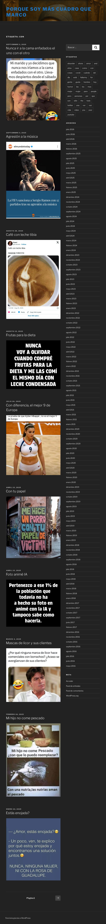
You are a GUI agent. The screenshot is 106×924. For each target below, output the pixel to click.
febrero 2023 (71, 303)
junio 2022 (70, 342)
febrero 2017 (71, 627)
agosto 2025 (71, 158)
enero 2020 (71, 482)
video (76, 110)
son (68, 101)
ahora (80, 63)
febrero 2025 (71, 187)
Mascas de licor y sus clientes (29, 643)
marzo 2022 (71, 356)
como (84, 68)
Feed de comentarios (74, 691)
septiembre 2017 (73, 617)
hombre (87, 82)
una (77, 105)
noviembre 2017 (73, 608)
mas (89, 87)
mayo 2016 (70, 666)
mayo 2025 (71, 173)
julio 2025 (70, 163)
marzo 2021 (71, 414)
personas (78, 96)
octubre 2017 (71, 613)
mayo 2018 (70, 579)
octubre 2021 (71, 381)
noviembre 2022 (73, 318)
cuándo (87, 73)
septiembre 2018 (73, 559)
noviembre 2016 (73, 637)
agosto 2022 (71, 332)
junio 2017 (70, 622)
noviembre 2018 (73, 550)
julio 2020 (70, 453)
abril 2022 (70, 352)
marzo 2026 (71, 144)
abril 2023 (70, 294)
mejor (69, 91)
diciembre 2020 (72, 429)
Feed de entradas (73, 686)
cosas (69, 73)
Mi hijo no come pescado (25, 718)
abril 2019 (70, 526)
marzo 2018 (71, 588)
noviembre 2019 (73, 492)
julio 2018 (70, 569)
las (77, 87)
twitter (70, 105)
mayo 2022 (70, 347)
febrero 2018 (71, 593)
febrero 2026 (71, 149)
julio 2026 (70, 129)
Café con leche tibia (21, 235)
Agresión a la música (22, 136)
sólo (75, 101)
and (95, 63)
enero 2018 (71, 598)
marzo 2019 (71, 530)
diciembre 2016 (72, 632)
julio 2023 (70, 279)
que (93, 96)
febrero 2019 (71, 535)
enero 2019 (71, 540)
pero (69, 96)
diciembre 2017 (72, 603)
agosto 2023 (71, 274)
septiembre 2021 (73, 385)
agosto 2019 (71, 506)
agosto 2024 (71, 216)
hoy (94, 82)
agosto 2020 (71, 448)
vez (90, 105)
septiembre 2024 (73, 211)
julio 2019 (70, 511)
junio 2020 (70, 458)
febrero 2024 (71, 245)
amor (88, 63)
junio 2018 (70, 574)
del (94, 73)
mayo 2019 (70, 521)
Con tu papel (15, 491)
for (91, 77)
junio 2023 (70, 284)
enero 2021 (70, 424)
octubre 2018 (71, 555)
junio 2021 (70, 400)
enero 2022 (71, 366)
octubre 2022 (71, 323)
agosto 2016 (71, 651)
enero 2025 (71, 192)
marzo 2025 (71, 182)
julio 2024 (70, 221)
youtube (70, 114)
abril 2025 (70, 178)
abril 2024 (70, 236)
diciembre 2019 (72, 487)
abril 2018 (70, 584)
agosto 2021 (71, 390)
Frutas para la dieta (20, 335)
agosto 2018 (71, 564)
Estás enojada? (17, 813)
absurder (71, 63)
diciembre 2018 (72, 545)
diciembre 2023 (72, 255)
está (75, 77)
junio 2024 (70, 226)
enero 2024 (71, 250)
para (86, 91)
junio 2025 (70, 168)
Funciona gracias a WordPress (18, 918)
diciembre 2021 (72, 371)
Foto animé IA (16, 574)
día (68, 77)
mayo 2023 (71, 289)
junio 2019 (70, 516)
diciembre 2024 (72, 197)
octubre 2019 (71, 497)
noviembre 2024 (73, 202)
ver (84, 105)
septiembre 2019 (73, 501)
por (87, 96)
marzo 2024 (71, 240)
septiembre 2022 (73, 327)
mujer (78, 91)
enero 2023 (71, 308)
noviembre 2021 (73, 376)
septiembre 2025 (73, 153)
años (69, 68)
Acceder (69, 681)
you (83, 110)
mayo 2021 (70, 405)
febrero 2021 (71, 419)
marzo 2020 (71, 472)
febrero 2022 (71, 361)
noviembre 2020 (73, 434)
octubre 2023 (71, 265)
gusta (78, 82)
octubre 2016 (71, 642)
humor (70, 87)
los (83, 87)
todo (88, 101)
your (90, 110)
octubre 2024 (71, 207)
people (93, 91)
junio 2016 (70, 661)
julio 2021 (70, 395)
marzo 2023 (71, 298)
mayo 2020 (71, 463)
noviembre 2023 (73, 260)
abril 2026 (70, 139)
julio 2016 (70, 656)
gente (69, 82)
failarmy (83, 77)
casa (77, 68)
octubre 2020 (72, 439)
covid (78, 73)
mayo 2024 (71, 231)
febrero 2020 (71, 477)
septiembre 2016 (73, 646)
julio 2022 (70, 337)
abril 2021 (70, 410)
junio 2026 (70, 134)
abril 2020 (70, 468)
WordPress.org (72, 696)
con (91, 68)
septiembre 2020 (73, 443)
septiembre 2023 (73, 269)
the (82, 101)
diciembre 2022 (72, 313)
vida (69, 110)
